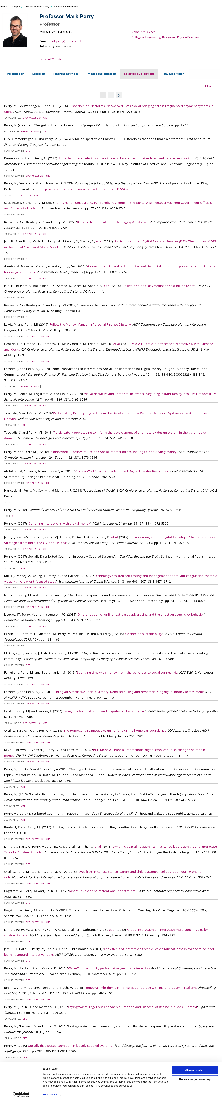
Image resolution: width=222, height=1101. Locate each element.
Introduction (15, 74)
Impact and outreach (101, 74)
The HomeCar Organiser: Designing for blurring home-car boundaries (114, 730)
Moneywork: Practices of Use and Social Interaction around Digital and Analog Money (113, 452)
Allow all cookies (194, 1070)
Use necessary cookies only (195, 1079)
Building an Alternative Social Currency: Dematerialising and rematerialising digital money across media (128, 692)
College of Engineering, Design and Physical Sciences (165, 37)
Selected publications (139, 74)
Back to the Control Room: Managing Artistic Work (114, 222)
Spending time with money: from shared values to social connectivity (128, 672)
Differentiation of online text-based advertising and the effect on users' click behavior (141, 614)
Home (3, 6)
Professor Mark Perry (37, 6)
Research (38, 74)
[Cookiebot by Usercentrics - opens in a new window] (21, 1094)
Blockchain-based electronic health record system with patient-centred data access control (126, 158)
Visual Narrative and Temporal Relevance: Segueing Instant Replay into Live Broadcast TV (150, 394)
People (16, 6)
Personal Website (50, 59)
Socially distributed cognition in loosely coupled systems (70, 1045)
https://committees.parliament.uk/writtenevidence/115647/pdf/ (87, 189)
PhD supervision (173, 74)
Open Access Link (32, 117)
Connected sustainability (143, 634)
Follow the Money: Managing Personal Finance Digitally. (90, 324)
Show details (50, 1094)
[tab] (15, 74)
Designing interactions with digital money (59, 523)
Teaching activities (65, 74)
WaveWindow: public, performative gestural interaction (109, 968)
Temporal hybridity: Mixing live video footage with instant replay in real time (140, 987)
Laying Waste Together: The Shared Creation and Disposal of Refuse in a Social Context (132, 1007)
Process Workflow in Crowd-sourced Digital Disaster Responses (121, 471)
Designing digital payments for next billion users (158, 286)
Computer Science (143, 32)
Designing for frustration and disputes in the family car (104, 711)
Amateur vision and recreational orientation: (102, 891)
